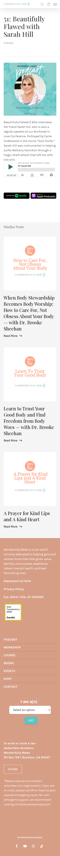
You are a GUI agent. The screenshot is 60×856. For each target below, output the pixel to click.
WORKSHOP (12, 647)
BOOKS (9, 663)
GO (31, 720)
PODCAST (10, 639)
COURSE (10, 655)
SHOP (8, 679)
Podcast (8, 42)
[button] (55, 4)
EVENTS (9, 671)
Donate (13, 769)
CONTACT (11, 687)
